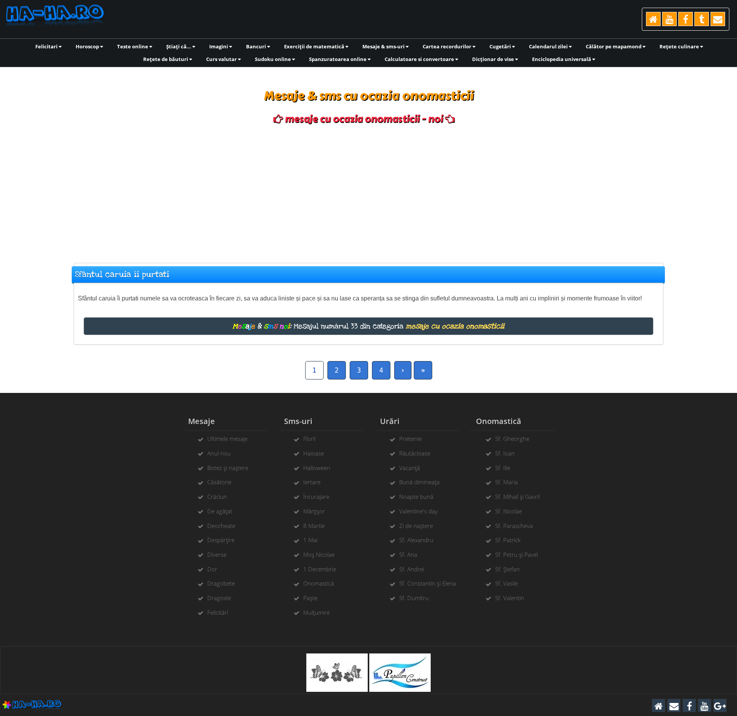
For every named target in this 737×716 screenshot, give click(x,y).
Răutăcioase (414, 453)
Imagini (219, 46)
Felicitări (217, 612)
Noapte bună (416, 496)
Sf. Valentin (509, 598)
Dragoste (219, 598)
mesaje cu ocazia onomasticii (455, 326)
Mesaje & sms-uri (384, 46)
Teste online (133, 46)
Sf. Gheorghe (512, 438)
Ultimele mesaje (227, 438)
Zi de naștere (416, 526)
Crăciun (217, 496)
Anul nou (219, 453)
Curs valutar (222, 59)
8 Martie (314, 526)
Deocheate (221, 526)
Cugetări (500, 46)
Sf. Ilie (502, 468)
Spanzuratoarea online (338, 59)
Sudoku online (273, 59)
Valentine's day (418, 511)
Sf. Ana (408, 554)
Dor (212, 569)
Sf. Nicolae (508, 511)
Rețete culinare (679, 46)
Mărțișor (314, 511)
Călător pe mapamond (614, 46)
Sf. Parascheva (514, 526)
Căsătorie (219, 482)
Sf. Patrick (508, 540)
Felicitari (47, 46)
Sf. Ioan (505, 453)
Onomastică (318, 583)
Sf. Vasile (506, 583)
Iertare (312, 482)
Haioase (313, 453)
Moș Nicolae (319, 554)
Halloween (316, 468)
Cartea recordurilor (448, 46)
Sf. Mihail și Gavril (517, 496)
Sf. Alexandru (416, 540)
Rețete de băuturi (166, 59)
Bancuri (256, 46)
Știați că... (179, 46)
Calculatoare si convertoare (420, 59)
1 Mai (310, 540)
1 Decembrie (319, 569)
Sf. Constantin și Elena (427, 583)
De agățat (219, 511)
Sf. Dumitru (414, 598)
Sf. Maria (506, 482)
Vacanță (409, 468)
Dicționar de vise (493, 59)
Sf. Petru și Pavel (516, 554)
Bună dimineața (419, 482)
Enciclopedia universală (562, 59)
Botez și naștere (227, 468)
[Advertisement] (368, 190)
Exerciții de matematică (314, 46)
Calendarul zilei (549, 46)
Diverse (216, 554)
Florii (309, 438)
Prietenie (410, 438)
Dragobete (221, 583)
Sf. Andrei (411, 569)
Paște (310, 598)
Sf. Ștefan (507, 569)
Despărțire (221, 540)
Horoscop (88, 46)
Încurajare (316, 496)
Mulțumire (316, 612)
